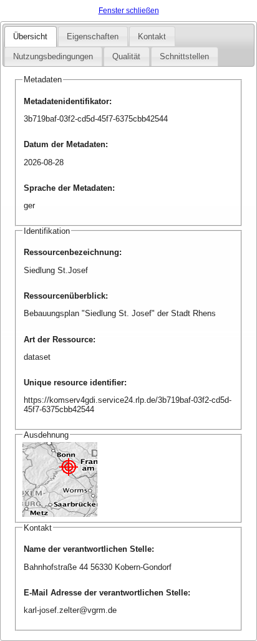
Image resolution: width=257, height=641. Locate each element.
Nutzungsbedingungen (53, 56)
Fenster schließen (129, 10)
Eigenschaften (93, 36)
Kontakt (152, 36)
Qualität (126, 56)
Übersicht (30, 36)
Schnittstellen (184, 56)
